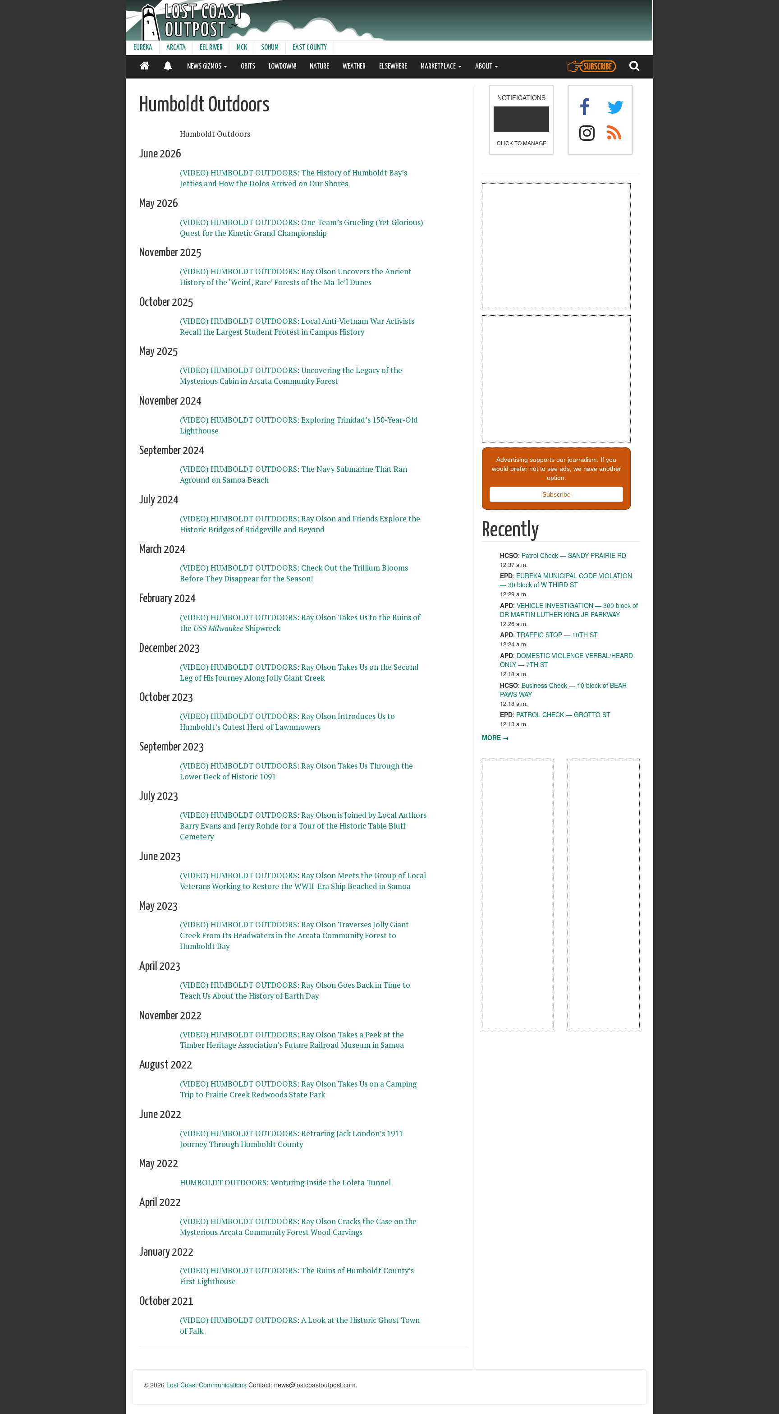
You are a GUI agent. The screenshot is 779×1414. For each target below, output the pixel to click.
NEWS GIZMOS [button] (205, 66)
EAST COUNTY (310, 47)
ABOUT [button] (484, 66)
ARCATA (176, 47)
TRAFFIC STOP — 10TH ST (557, 634)
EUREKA (142, 47)
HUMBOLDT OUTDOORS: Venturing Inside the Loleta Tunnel (285, 1183)
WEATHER (354, 66)
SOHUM (270, 47)
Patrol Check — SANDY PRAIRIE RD (574, 555)
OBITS (248, 66)
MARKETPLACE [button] (439, 66)
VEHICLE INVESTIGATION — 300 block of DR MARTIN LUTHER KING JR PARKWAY (569, 610)
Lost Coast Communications (206, 1384)
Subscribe (556, 494)
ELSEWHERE (393, 66)
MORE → (495, 737)
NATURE (319, 66)
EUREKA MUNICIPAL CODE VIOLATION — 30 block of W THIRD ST (566, 580)
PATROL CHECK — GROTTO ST (563, 714)
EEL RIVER (211, 47)
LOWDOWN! (282, 66)
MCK (242, 47)
